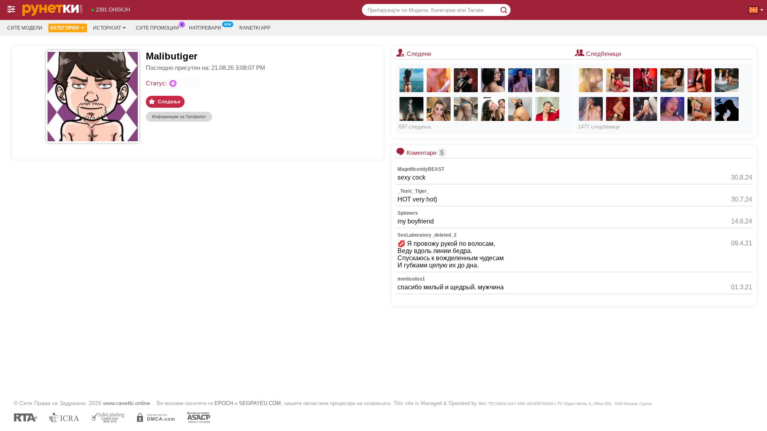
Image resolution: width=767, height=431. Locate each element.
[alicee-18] (699, 80)
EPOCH (224, 403)
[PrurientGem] (466, 109)
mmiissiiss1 (411, 279)
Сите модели (24, 28)
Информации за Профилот (179, 116)
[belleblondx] (547, 109)
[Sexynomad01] (591, 80)
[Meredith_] (726, 80)
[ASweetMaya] (411, 80)
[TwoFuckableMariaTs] (618, 80)
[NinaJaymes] (520, 80)
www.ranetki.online (126, 403)
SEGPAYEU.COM (260, 403)
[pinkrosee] (547, 80)
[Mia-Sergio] (493, 109)
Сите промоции (157, 28)
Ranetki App (254, 28)
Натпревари (205, 28)
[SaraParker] (411, 109)
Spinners (407, 213)
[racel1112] (438, 109)
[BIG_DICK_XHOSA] (591, 109)
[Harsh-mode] (645, 109)
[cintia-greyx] (618, 109)
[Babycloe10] (672, 109)
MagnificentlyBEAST (420, 169)
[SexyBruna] (438, 80)
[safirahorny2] (520, 109)
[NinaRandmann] (466, 80)
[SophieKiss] (493, 80)
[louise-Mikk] (699, 109)
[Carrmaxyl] (726, 109)
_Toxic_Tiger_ (413, 191)
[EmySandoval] (645, 80)
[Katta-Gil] (672, 80)
